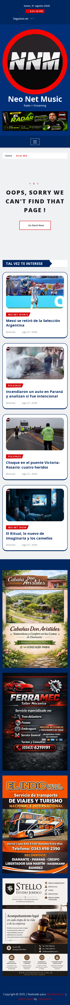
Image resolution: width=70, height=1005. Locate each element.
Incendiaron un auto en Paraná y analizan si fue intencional (34, 394)
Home (8, 155)
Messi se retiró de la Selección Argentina (33, 323)
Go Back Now (36, 225)
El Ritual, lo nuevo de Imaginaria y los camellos (29, 536)
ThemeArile (44, 999)
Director (10, 332)
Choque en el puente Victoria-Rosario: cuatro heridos (33, 465)
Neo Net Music (35, 99)
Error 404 (21, 155)
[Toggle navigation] (35, 141)
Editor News (25, 999)
